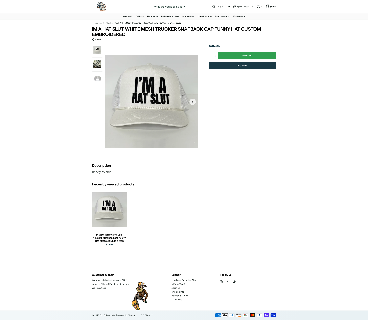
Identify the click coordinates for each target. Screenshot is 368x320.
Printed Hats (188, 16)
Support (176, 274)
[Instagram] (221, 281)
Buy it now (242, 65)
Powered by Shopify (125, 315)
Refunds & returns (179, 295)
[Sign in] (259, 6)
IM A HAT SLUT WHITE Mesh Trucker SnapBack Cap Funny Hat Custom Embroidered (109, 238)
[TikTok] (234, 281)
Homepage (97, 23)
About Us (175, 288)
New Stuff (127, 16)
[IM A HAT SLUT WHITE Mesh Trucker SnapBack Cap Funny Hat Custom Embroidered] (109, 210)
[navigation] (97, 50)
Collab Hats (203, 16)
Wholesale (238, 16)
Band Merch (221, 16)
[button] (215, 52)
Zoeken (214, 6)
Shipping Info (177, 292)
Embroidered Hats (170, 16)
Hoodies (151, 16)
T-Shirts (140, 16)
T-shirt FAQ (176, 299)
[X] (228, 282)
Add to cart (247, 55)
